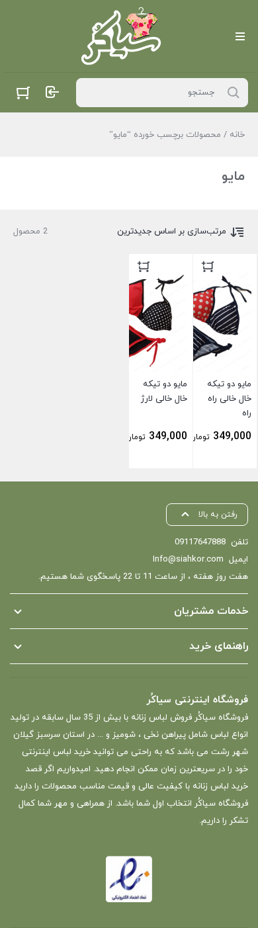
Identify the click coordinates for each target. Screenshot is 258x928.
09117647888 (200, 542)
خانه (237, 135)
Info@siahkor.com (188, 560)
